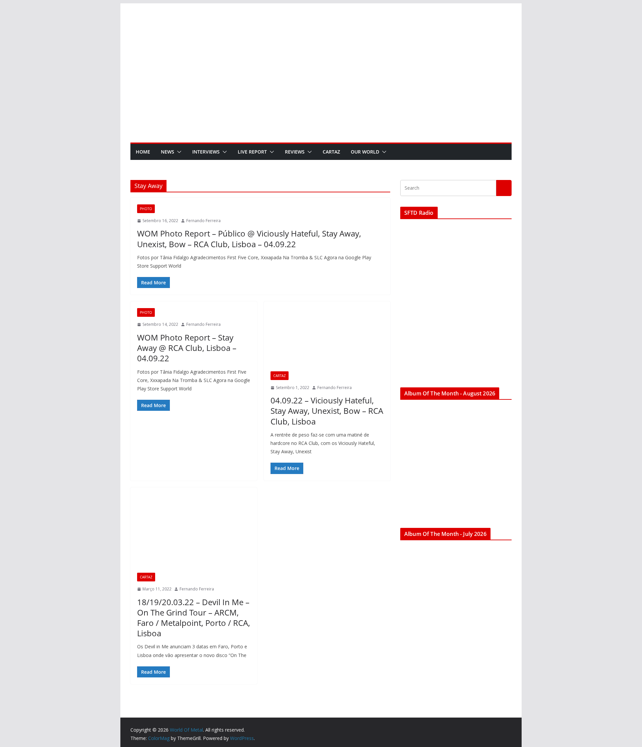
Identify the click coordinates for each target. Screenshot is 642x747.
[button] (178, 152)
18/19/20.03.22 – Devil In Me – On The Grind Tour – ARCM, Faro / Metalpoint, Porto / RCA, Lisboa (193, 617)
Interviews (206, 152)
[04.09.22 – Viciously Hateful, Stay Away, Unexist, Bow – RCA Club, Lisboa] (327, 339)
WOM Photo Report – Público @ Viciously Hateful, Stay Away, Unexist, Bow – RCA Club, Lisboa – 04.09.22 (249, 238)
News (167, 152)
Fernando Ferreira (203, 220)
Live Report (252, 152)
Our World (365, 152)
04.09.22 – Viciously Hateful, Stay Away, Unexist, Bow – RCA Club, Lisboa (327, 411)
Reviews (295, 152)
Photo (146, 208)
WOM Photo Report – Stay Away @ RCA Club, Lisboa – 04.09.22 (186, 348)
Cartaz (331, 152)
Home (143, 152)
